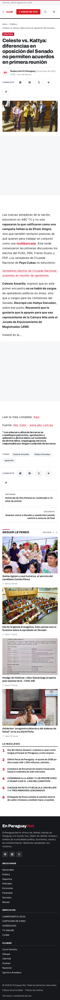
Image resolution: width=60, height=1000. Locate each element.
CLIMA (5, 935)
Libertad (6, 958)
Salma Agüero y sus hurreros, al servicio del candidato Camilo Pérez (27, 578)
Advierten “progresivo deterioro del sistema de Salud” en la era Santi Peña (29, 730)
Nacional (6, 967)
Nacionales (8, 869)
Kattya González (42, 454)
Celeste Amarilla (21, 454)
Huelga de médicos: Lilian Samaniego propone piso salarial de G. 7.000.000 (29, 679)
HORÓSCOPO (9, 925)
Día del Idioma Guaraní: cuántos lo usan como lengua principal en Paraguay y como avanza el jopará (31, 751)
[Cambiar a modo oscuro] (54, 11)
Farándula (7, 892)
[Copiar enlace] (6, 91)
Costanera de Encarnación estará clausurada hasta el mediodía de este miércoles (31, 770)
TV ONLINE (8, 930)
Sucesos (6, 897)
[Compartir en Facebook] (29, 82)
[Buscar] (45, 11)
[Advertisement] (30, 165)
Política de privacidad (12, 990)
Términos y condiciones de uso (16, 996)
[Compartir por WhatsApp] (20, 82)
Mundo (6, 902)
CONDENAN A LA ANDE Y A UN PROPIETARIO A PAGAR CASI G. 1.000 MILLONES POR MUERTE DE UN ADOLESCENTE (31, 780)
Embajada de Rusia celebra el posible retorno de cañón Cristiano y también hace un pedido (31, 798)
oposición (9, 460)
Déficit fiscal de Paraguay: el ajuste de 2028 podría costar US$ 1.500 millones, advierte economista (32, 761)
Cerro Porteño (9, 949)
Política (13, 24)
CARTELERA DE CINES (14, 921)
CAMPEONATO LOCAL (14, 916)
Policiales (7, 883)
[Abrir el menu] (3, 11)
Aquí (36, 417)
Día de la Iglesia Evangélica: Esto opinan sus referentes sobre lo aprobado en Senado (29, 628)
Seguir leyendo (15, 532)
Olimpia (6, 954)
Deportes (7, 879)
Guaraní (6, 963)
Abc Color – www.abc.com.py (33, 425)
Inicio (4, 24)
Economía (7, 888)
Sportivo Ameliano (11, 972)
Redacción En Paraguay (23, 71)
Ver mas (47, 532)
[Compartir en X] (38, 82)
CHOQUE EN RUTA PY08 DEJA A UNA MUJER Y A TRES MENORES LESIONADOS (31, 789)
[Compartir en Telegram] (48, 82)
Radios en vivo (29, 12)
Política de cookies (34, 990)
